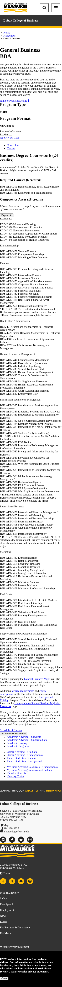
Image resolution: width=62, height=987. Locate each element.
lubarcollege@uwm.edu (16, 831)
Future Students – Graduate (22, 758)
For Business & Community (15, 927)
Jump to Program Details (14, 100)
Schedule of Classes (11, 730)
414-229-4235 (11, 828)
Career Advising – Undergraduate (25, 755)
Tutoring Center (15, 776)
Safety (3, 898)
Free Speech (6, 904)
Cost (16, 137)
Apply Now (6, 137)
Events (3, 921)
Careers (11, 148)
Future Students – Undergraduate (25, 761)
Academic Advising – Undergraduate (27, 739)
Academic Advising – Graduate (24, 736)
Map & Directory (9, 892)
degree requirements (23, 690)
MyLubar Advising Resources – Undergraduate (33, 766)
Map (5, 825)
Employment (7, 910)
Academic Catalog (17, 743)
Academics (9, 35)
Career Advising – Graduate (22, 751)
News (3, 915)
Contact (7, 873)
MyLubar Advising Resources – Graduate (29, 770)
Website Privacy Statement (14, 946)
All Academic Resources (13, 733)
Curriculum (13, 145)
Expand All (6, 215)
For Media (5, 933)
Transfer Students (16, 773)
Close (4, 978)
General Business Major (37, 679)
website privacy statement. (33, 971)
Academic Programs (18, 746)
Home (6, 32)
